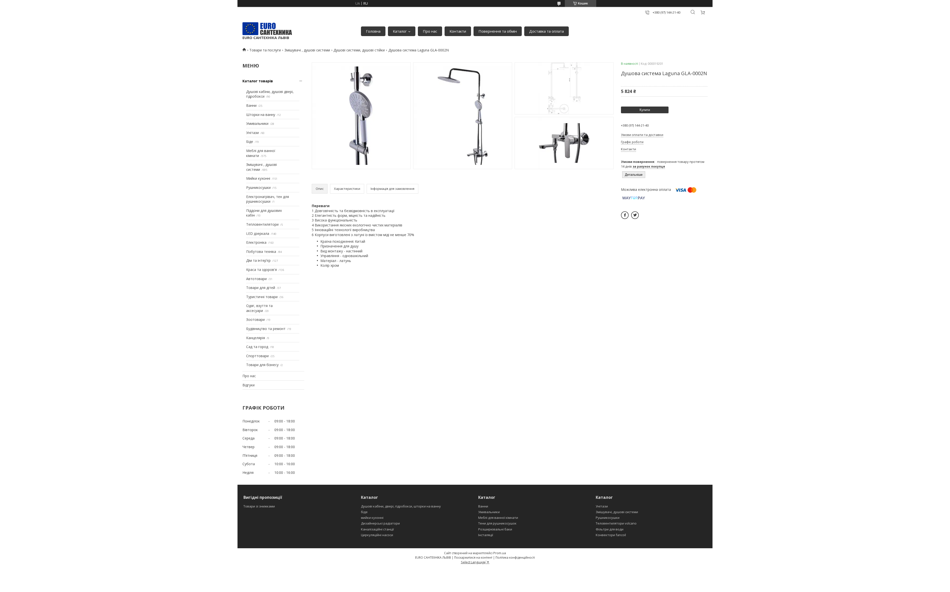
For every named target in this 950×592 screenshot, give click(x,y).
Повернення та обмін (497, 31)
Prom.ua (499, 553)
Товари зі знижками (259, 506)
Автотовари (256, 278)
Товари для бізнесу (262, 364)
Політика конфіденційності (515, 557)
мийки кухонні (372, 517)
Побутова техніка (261, 251)
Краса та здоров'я (261, 269)
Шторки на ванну (260, 114)
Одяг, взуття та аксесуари (259, 308)
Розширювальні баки (495, 529)
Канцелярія (255, 337)
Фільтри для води (609, 529)
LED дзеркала (257, 233)
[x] (635, 215)
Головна (373, 31)
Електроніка (256, 242)
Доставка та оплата (546, 31)
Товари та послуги (265, 50)
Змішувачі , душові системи (307, 50)
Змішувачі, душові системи (617, 512)
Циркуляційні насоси (377, 535)
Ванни (251, 105)
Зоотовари (255, 319)
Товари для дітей (260, 287)
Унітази (252, 132)
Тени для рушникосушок (497, 523)
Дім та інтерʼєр (258, 260)
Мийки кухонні (258, 178)
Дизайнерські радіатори (380, 523)
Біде (249, 141)
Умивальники (257, 123)
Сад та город (257, 346)
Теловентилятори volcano (616, 523)
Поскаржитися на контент (473, 557)
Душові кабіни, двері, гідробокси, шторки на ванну (401, 506)
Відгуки (248, 385)
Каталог (400, 31)
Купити (645, 110)
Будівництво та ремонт (265, 328)
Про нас (430, 31)
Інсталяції (485, 535)
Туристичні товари (262, 296)
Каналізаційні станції (377, 529)
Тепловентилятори (262, 224)
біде (364, 512)
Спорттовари (257, 355)
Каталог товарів (257, 81)
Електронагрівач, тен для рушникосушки (267, 199)
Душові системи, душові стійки (359, 50)
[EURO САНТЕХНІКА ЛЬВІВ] (267, 28)
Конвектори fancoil (611, 535)
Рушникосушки (258, 187)
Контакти (458, 31)
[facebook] (625, 215)
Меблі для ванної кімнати (498, 517)
